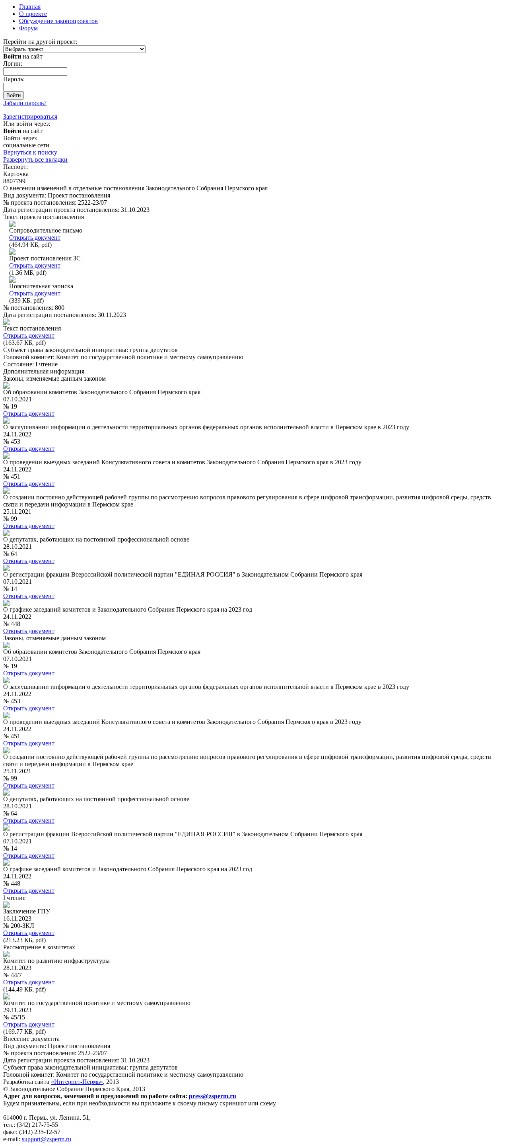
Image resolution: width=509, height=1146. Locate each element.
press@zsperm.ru (212, 1096)
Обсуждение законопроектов (58, 21)
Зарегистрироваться (30, 116)
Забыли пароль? (25, 103)
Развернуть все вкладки (35, 159)
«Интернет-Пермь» (77, 1081)
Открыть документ (34, 237)
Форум (28, 28)
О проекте (33, 13)
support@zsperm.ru (46, 1139)
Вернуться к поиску (30, 152)
